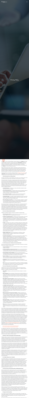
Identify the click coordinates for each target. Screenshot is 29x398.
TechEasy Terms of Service (21, 172)
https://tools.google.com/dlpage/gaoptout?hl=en (13, 322)
